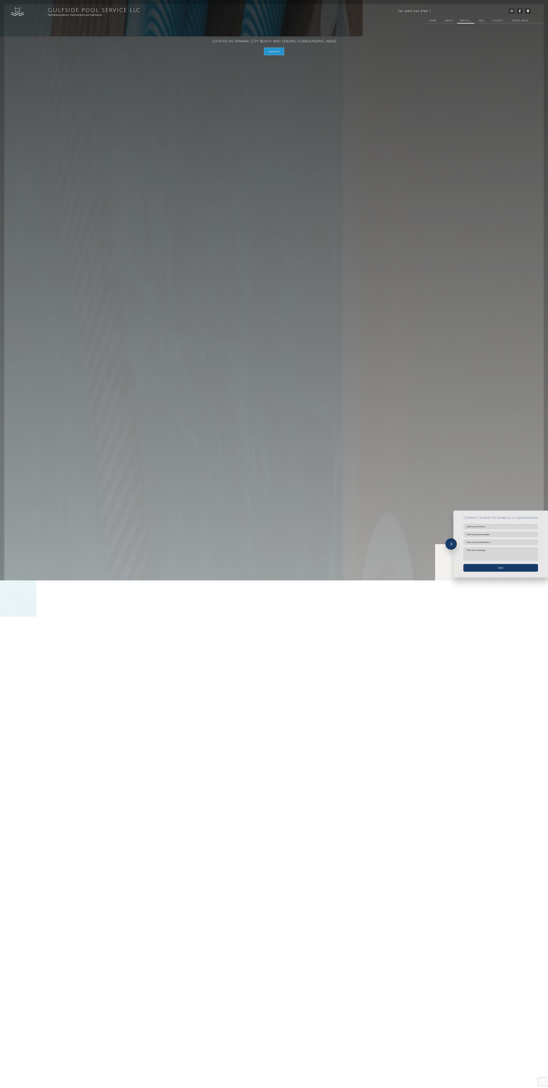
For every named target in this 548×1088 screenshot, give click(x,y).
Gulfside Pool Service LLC (94, 10)
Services (464, 20)
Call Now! (184, 645)
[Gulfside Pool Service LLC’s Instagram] (512, 11)
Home (432, 20)
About (449, 20)
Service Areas (519, 20)
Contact (497, 20)
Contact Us (274, 51)
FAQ (481, 20)
